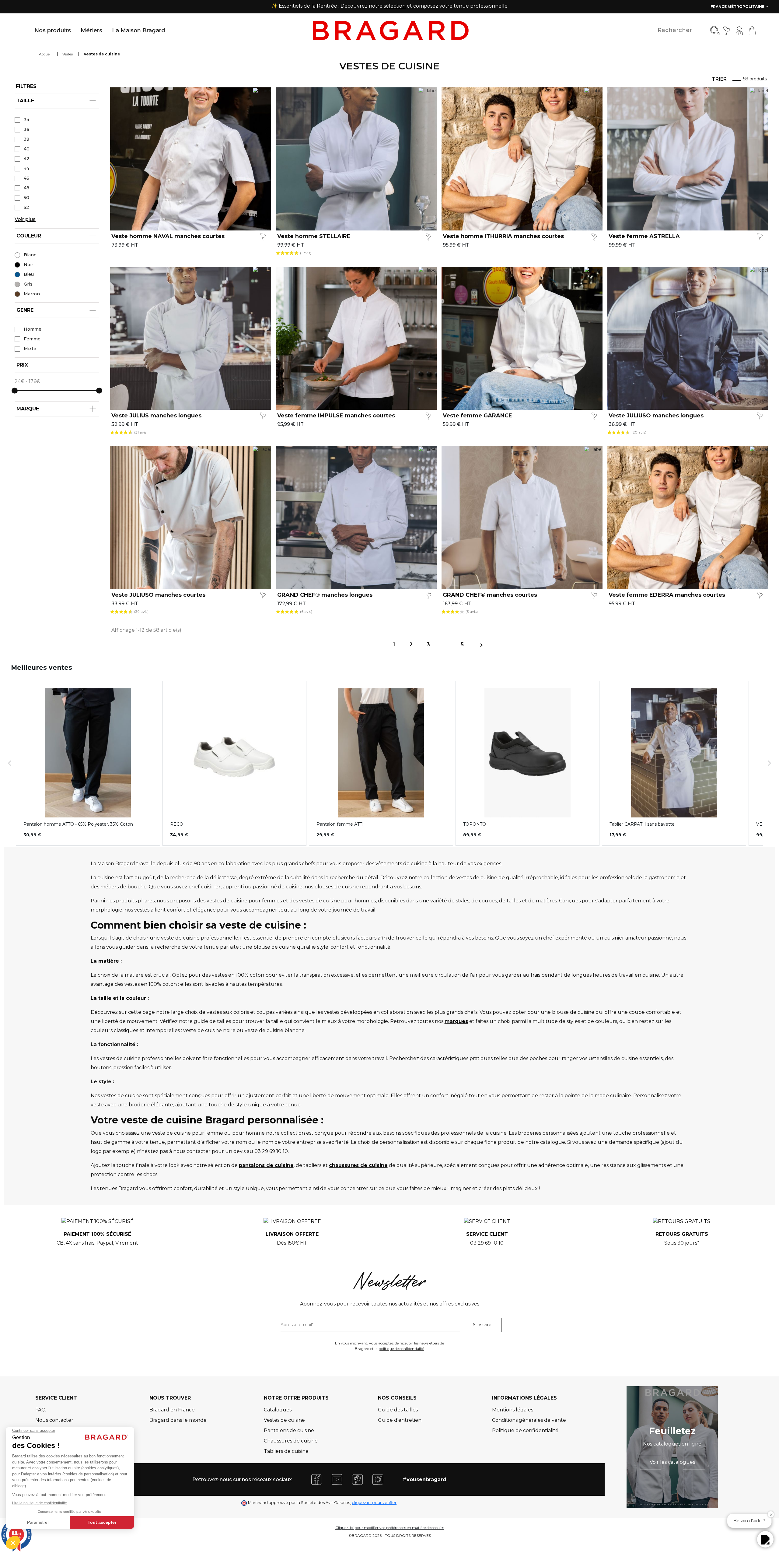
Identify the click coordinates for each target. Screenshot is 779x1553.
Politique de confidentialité (525, 1430)
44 (26, 168)
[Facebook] (316, 1479)
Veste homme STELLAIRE (314, 236)
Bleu (29, 274)
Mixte (30, 348)
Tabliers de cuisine (286, 1451)
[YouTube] (337, 1479)
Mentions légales (512, 1410)
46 (26, 178)
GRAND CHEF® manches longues (324, 595)
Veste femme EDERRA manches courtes (667, 595)
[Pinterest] (357, 1479)
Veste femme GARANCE (477, 416)
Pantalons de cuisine (289, 1430)
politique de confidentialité (401, 1348)
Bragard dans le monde (178, 1420)
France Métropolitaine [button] (738, 6)
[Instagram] (377, 1479)
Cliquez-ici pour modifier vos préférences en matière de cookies (389, 1527)
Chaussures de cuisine (291, 1441)
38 (26, 139)
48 (26, 188)
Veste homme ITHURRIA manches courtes (503, 236)
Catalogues (278, 1410)
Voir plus (25, 219)
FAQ (40, 1410)
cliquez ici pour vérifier (374, 1502)
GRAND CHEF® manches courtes (490, 595)
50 (26, 197)
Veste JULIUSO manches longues (656, 416)
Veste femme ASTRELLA (644, 236)
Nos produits (52, 30)
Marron (32, 294)
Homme (32, 329)
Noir (28, 264)
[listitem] (88, 763)
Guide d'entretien (399, 1420)
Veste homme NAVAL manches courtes (168, 236)
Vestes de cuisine (284, 1420)
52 (26, 207)
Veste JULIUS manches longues (156, 416)
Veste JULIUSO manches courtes (158, 595)
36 (26, 129)
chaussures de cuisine (358, 1165)
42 (26, 158)
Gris (28, 284)
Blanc (30, 255)
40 (27, 149)
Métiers (91, 30)
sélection (395, 6)
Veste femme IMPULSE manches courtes (336, 416)
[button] (10, 763)
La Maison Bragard (138, 30)
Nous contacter (54, 1420)
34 (26, 119)
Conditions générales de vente (529, 1420)
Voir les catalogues (672, 1462)
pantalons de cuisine (266, 1165)
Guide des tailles (398, 1410)
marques (456, 1021)
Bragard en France (172, 1410)
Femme (32, 339)
